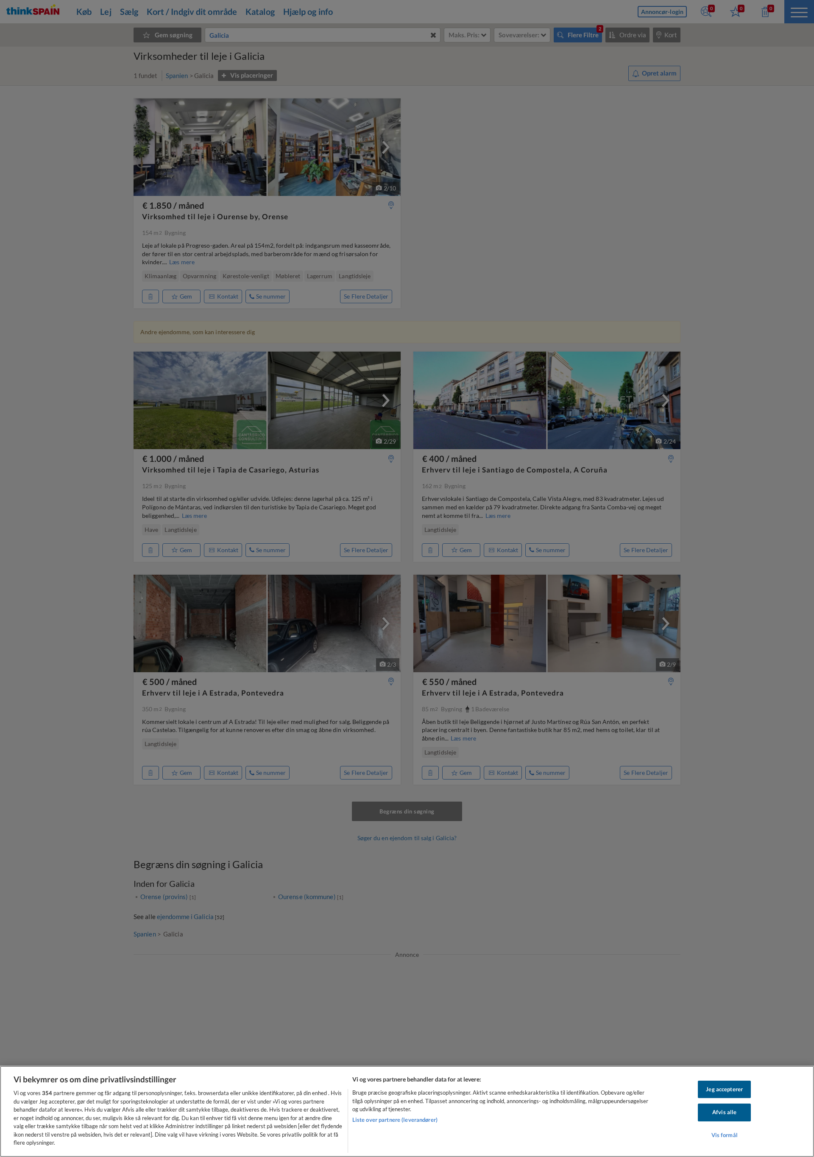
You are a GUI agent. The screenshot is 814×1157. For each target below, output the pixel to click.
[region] (407, 1111)
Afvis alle (724, 1112)
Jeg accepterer (724, 1089)
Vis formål (724, 1135)
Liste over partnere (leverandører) (395, 1119)
